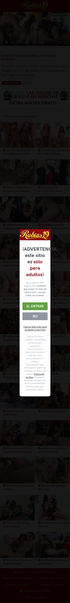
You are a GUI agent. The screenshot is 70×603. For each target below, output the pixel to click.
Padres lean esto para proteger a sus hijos (35, 328)
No (35, 316)
